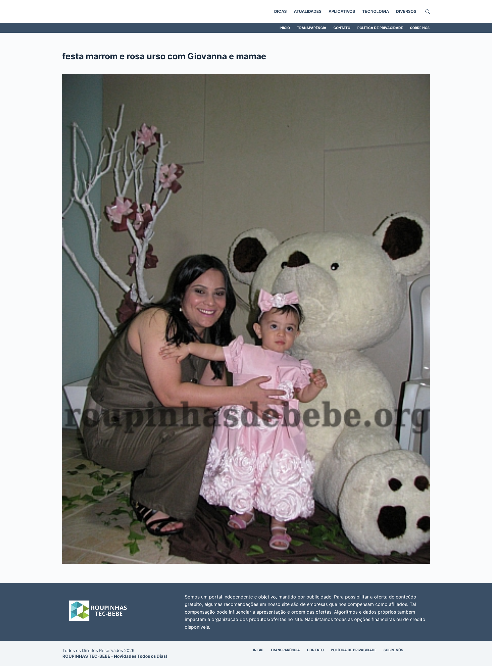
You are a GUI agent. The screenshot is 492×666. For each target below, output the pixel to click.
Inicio (285, 28)
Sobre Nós (420, 28)
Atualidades (307, 11)
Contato (341, 28)
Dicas (280, 11)
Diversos (406, 11)
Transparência (311, 28)
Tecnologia (375, 11)
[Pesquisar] (427, 11)
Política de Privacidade (380, 28)
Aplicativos (342, 11)
